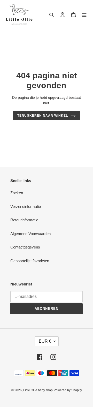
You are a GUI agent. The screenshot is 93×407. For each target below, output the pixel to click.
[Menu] (84, 14)
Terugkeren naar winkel (42, 115)
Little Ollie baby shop (38, 390)
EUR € (45, 341)
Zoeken (16, 193)
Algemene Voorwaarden (30, 233)
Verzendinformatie (25, 206)
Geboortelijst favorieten (29, 261)
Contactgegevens (25, 247)
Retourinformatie (24, 220)
